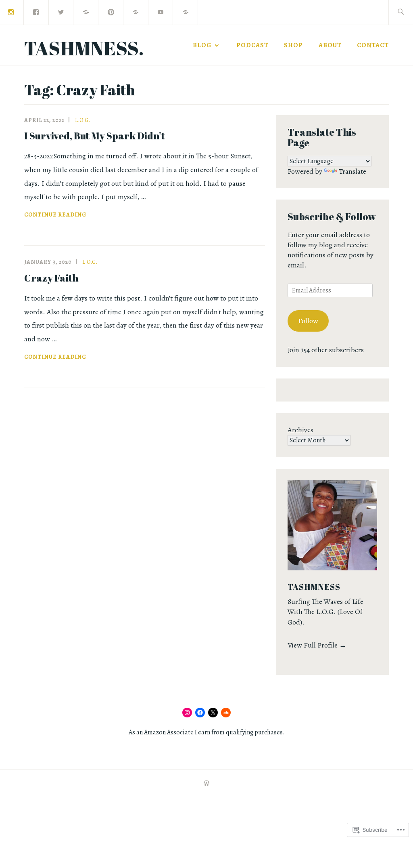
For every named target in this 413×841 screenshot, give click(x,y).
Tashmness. (84, 48)
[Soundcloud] (185, 11)
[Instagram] (187, 712)
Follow (308, 321)
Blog (202, 45)
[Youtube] (160, 11)
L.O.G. (82, 120)
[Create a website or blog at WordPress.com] (206, 784)
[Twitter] (61, 11)
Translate (352, 171)
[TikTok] (85, 11)
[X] (213, 712)
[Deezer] (135, 11)
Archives (300, 430)
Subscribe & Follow (332, 216)
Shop (293, 45)
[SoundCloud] (226, 712)
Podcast (252, 45)
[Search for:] (400, 12)
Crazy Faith (51, 277)
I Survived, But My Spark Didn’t (94, 135)
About (330, 45)
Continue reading (55, 215)
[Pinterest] (110, 11)
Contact (373, 45)
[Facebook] (36, 11)
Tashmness (314, 586)
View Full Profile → (317, 645)
